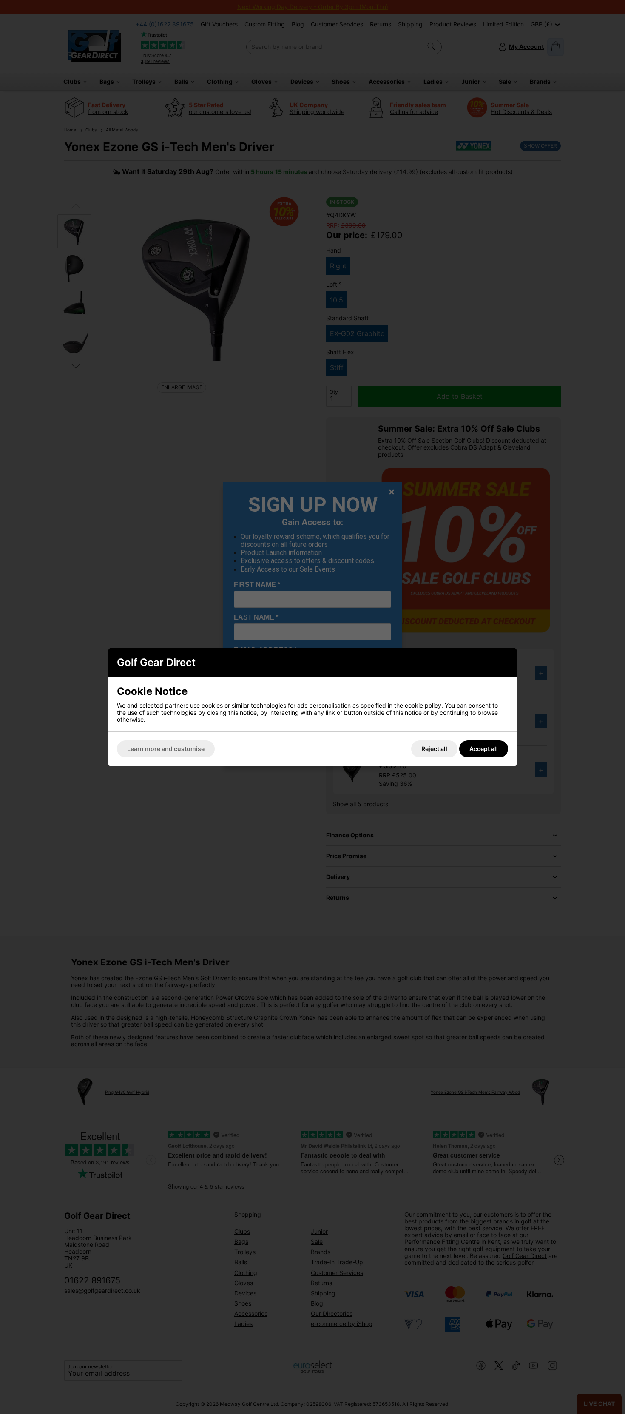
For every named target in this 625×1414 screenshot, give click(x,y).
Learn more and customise (166, 748)
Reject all (434, 748)
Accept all (483, 748)
